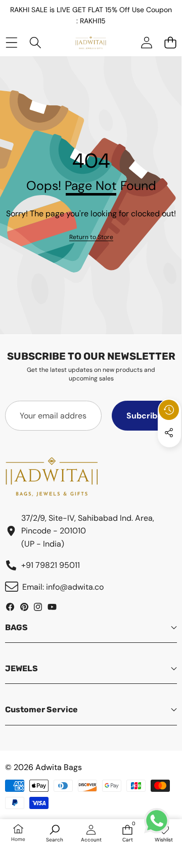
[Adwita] (90, 42)
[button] (170, 42)
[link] (91, 237)
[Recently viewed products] (169, 410)
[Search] (35, 42)
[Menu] (11, 42)
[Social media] (169, 432)
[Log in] (146, 42)
